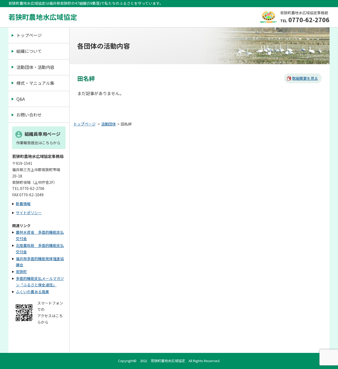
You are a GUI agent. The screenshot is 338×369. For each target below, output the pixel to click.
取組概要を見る (305, 78)
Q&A (20, 99)
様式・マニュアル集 (35, 83)
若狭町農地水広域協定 (42, 17)
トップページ (29, 35)
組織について (29, 51)
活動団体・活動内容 (35, 67)
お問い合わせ (29, 114)
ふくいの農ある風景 (32, 291)
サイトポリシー (29, 212)
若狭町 (21, 271)
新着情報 (23, 203)
